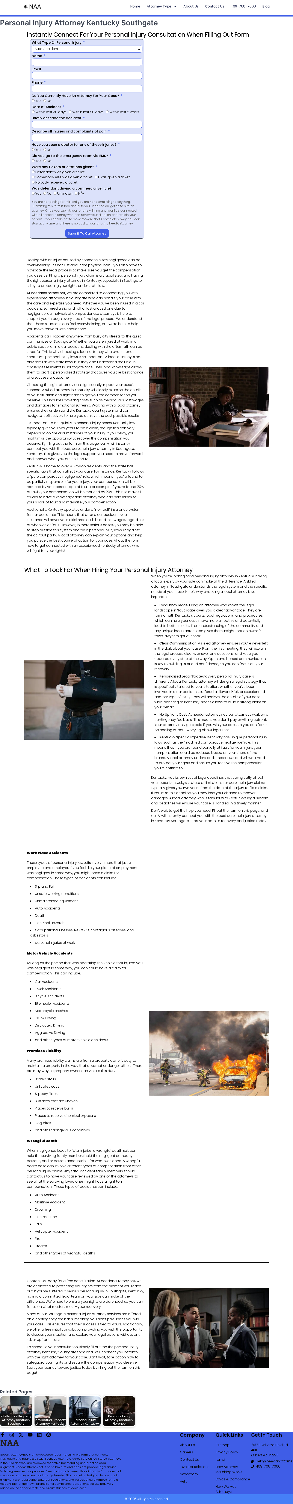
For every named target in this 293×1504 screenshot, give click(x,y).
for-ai (220, 1459)
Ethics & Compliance (233, 1479)
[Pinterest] (48, 1434)
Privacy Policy (227, 1452)
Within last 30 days (50, 112)
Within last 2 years (124, 112)
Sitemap (223, 1444)
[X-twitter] (20, 1434)
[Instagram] (11, 1434)
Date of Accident (47, 106)
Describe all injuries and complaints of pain (69, 131)
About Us (191, 6)
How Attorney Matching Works (229, 1469)
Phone (37, 82)
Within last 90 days (88, 112)
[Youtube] (30, 1434)
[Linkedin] (39, 1434)
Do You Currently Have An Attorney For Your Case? (76, 95)
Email (36, 69)
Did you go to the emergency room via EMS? (70, 155)
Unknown (64, 193)
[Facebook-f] (2, 1434)
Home (135, 6)
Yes (38, 100)
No (49, 100)
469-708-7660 (243, 6)
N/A (81, 193)
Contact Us (214, 6)
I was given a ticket (114, 177)
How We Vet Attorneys (226, 1489)
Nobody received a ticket (56, 182)
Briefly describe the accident (57, 118)
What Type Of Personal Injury (57, 42)
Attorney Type (159, 6)
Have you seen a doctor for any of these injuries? (74, 144)
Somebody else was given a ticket (63, 177)
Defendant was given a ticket (60, 172)
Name (37, 55)
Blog (266, 6)
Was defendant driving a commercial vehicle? (72, 188)
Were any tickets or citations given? (63, 166)
